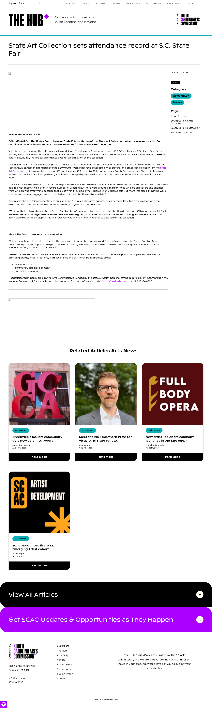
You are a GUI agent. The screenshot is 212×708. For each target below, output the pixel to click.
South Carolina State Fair (185, 128)
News (177, 102)
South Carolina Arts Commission (182, 122)
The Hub (85, 3)
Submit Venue (153, 3)
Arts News (181, 96)
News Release (179, 116)
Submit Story (133, 3)
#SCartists (69, 3)
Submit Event (174, 3)
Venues (116, 3)
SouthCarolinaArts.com (115, 281)
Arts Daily (101, 3)
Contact (191, 3)
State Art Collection (182, 132)
